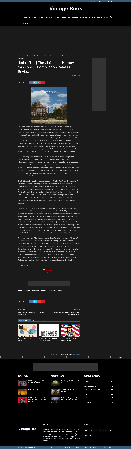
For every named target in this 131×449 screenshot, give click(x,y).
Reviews (63, 17)
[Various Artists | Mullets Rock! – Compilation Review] (70, 330)
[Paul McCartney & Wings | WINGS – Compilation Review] (49, 330)
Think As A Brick (52, 290)
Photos (56, 17)
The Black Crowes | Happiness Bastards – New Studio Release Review (66, 313)
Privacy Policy (96, 447)
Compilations (26, 56)
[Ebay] (94, 1)
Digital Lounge (73, 17)
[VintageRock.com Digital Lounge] (55, 392)
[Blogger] (91, 1)
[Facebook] (97, 1)
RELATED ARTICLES (24, 320)
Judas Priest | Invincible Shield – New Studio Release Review (31, 313)
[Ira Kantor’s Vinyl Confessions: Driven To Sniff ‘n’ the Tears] (55, 400)
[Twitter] (108, 1)
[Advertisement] (65, 39)
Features (49, 17)
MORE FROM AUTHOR (38, 320)
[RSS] (106, 1)
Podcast (41, 17)
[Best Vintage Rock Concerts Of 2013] (55, 383)
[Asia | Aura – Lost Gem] (22, 392)
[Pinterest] (103, 1)
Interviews (32, 17)
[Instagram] (100, 1)
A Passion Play (26, 290)
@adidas (76, 354)
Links (82, 17)
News (25, 17)
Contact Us (104, 447)
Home (19, 56)
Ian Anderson (35, 290)
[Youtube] (111, 1)
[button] (111, 17)
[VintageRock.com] (65, 8)
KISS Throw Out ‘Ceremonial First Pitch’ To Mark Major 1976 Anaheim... (37, 399)
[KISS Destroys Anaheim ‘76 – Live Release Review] (22, 383)
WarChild (60, 290)
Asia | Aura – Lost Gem (34, 389)
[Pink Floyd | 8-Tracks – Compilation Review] (27, 330)
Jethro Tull (43, 290)
